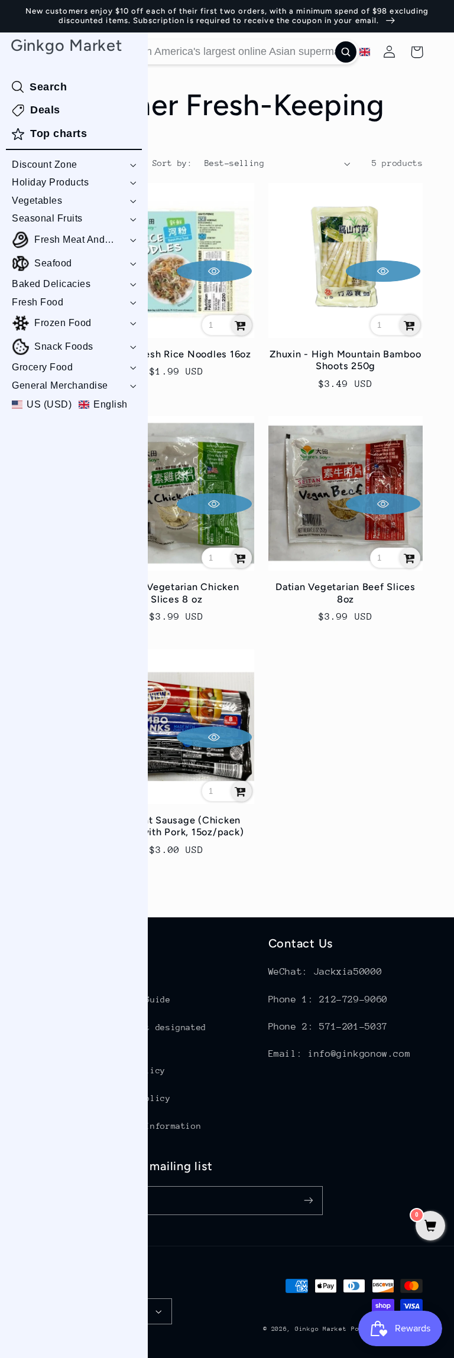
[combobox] (228, 52)
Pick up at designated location (152, 1034)
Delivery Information (150, 1126)
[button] (74, 165)
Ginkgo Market (321, 1329)
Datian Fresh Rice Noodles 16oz (176, 354)
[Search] (345, 52)
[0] (430, 1227)
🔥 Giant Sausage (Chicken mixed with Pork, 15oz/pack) (176, 826)
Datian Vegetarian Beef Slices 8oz (345, 592)
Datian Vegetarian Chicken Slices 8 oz (176, 592)
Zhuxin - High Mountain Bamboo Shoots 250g (345, 360)
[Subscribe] (308, 1200)
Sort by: (172, 163)
